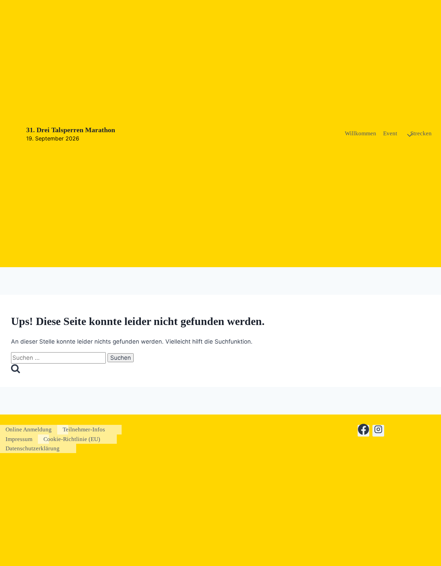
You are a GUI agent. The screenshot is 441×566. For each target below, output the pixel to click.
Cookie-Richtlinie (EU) (71, 439)
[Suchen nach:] (59, 357)
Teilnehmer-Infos (84, 429)
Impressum (19, 439)
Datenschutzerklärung (33, 448)
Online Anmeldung (29, 429)
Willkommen (360, 133)
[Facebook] (363, 431)
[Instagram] (378, 431)
